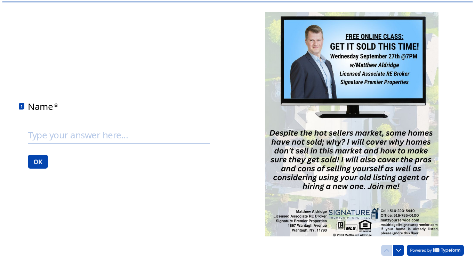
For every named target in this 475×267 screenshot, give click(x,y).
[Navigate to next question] (398, 250)
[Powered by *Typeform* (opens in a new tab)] (435, 250)
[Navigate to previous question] (386, 250)
